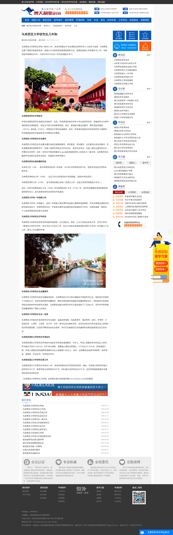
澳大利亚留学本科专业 (123, 104)
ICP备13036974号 (136, 525)
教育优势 (47, 20)
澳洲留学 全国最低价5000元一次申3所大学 (128, 46)
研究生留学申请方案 (69, 2)
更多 (148, 55)
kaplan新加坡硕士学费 (123, 171)
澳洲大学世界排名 (121, 127)
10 (105, 394)
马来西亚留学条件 (121, 60)
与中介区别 (26, 495)
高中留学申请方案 (52, 2)
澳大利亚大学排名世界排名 (125, 141)
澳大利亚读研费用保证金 (33, 443)
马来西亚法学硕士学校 (123, 84)
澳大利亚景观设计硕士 (123, 174)
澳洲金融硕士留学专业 (123, 94)
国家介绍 (36, 20)
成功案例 (82, 2)
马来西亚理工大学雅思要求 (125, 70)
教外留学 (26, 488)
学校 (89, 20)
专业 (96, 20)
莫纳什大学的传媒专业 (123, 117)
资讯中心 (47, 26)
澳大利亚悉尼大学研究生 (124, 167)
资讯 (103, 20)
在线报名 (133, 20)
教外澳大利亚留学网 (41, 11)
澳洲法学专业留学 (121, 97)
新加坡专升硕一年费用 (32, 446)
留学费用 (69, 20)
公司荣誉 (132, 192)
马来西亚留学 (57, 26)
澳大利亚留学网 (28, 2)
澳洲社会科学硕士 (121, 111)
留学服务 (145, 38)
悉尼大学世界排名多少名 (124, 144)
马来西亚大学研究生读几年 (34, 426)
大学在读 (117, 498)
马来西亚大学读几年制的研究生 (36, 423)
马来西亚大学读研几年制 (33, 433)
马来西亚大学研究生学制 (33, 406)
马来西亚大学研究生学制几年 (35, 413)
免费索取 (145, 20)
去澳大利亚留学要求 (31, 450)
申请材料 (80, 20)
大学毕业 (117, 501)
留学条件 (58, 20)
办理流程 (39, 2)
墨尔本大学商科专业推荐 (124, 114)
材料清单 (61, 501)
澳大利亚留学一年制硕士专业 (126, 100)
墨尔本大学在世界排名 (123, 148)
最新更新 (92, 2)
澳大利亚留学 (26, 525)
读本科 (119, 163)
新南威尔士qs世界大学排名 (125, 134)
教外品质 (119, 192)
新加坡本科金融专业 (31, 453)
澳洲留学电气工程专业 (123, 107)
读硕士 (132, 163)
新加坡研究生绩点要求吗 (33, 440)
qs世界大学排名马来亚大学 (125, 63)
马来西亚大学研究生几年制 (34, 409)
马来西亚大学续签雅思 (123, 80)
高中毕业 (117, 495)
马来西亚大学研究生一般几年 (35, 419)
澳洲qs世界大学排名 (122, 131)
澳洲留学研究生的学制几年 (125, 181)
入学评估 (122, 20)
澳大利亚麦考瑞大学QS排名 (125, 151)
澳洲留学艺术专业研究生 (124, 177)
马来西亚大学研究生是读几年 (35, 416)
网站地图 (101, 2)
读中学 (145, 163)
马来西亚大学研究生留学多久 (35, 429)
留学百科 (68, 26)
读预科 (99, 498)
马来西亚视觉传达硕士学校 (125, 67)
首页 (27, 20)
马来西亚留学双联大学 (123, 77)
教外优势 (145, 49)
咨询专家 (111, 20)
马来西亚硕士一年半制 (123, 74)
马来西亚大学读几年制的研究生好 (37, 436)
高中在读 (117, 491)
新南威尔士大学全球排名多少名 (127, 138)
